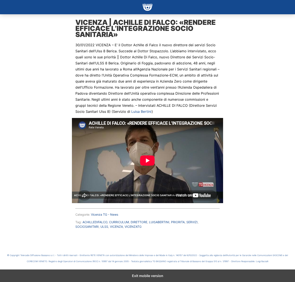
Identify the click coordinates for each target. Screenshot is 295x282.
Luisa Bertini (141, 111)
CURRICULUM (119, 222)
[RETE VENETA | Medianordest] (147, 7)
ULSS (104, 226)
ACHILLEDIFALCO (94, 222)
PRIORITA (178, 222)
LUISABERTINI (159, 222)
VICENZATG (133, 226)
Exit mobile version (147, 276)
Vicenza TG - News (104, 214)
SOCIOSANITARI (87, 226)
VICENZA (116, 226)
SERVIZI (192, 222)
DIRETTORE (139, 222)
